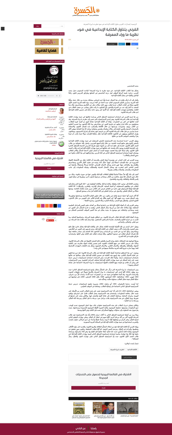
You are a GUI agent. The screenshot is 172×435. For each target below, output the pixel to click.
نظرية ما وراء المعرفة (116, 349)
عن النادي (81, 428)
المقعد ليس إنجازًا (52, 116)
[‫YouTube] (51, 206)
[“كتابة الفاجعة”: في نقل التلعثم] (127, 408)
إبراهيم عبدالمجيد (50, 111)
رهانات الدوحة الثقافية (51, 134)
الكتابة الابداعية (131, 349)
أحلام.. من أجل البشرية (51, 127)
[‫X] (55, 206)
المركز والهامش (53, 109)
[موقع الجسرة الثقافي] (86, 10)
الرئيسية (134, 24)
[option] (49, 189)
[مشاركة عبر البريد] (2, 28)
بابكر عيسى (52, 129)
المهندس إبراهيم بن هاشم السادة (46, 119)
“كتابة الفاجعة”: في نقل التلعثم (129, 416)
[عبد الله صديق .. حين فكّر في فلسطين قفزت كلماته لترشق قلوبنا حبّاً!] (103, 408)
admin (54, 145)
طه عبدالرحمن (51, 136)
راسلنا (93, 428)
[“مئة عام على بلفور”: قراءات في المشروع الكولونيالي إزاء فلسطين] (79, 408)
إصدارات (127, 24)
